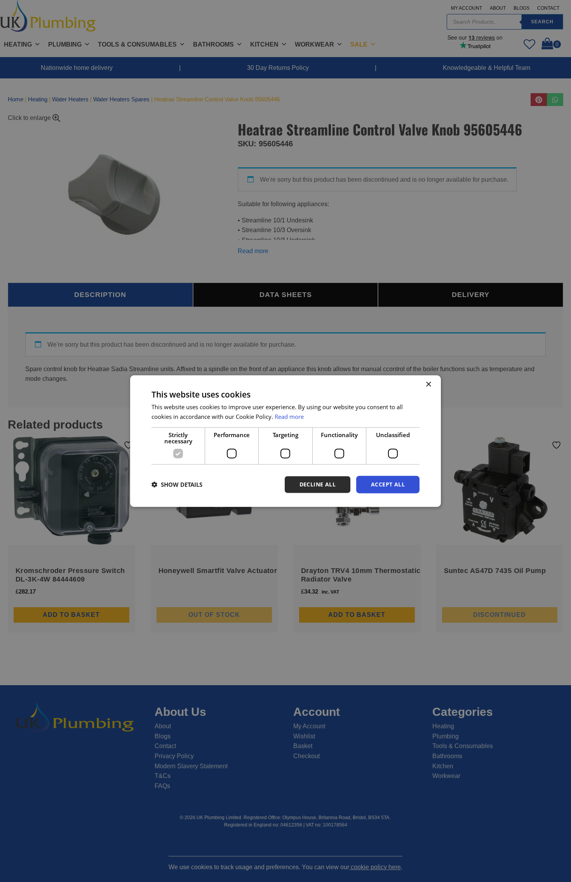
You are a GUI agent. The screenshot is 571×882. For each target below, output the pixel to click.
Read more (289, 416)
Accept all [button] (388, 484)
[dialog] (285, 441)
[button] (176, 484)
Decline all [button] (317, 484)
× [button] (428, 384)
